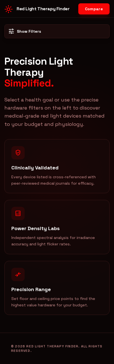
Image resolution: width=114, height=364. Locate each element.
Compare (94, 8)
